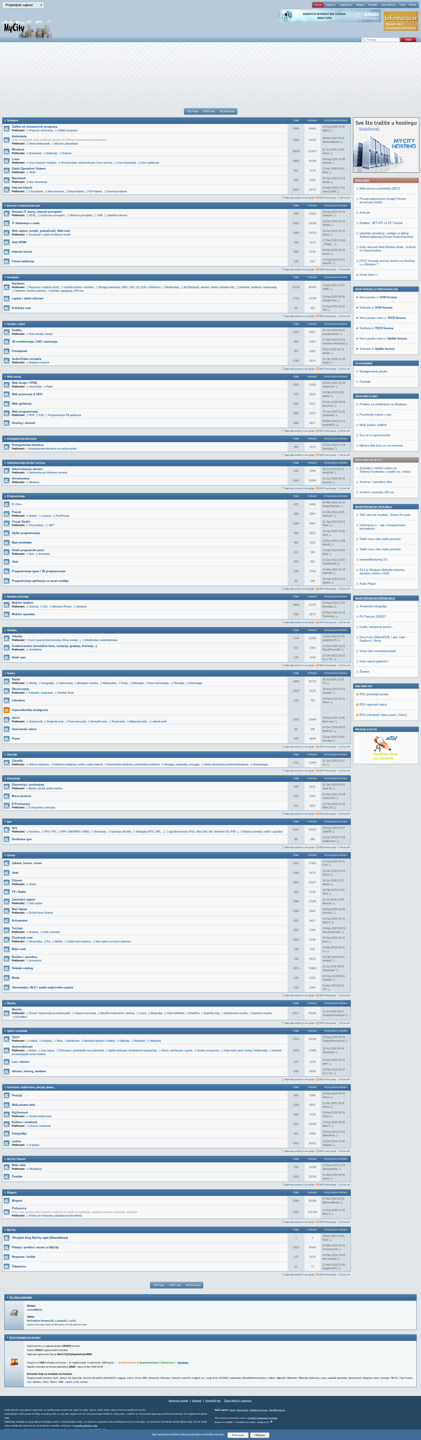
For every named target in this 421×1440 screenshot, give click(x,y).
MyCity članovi (16, 1159)
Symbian (81, 606)
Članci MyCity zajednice (238, 1400)
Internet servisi (22, 251)
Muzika (11, 1003)
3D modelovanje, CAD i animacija (34, 341)
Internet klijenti (22, 187)
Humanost (35, 960)
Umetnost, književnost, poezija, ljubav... (31, 1087)
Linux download (126, 162)
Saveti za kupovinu (208, 1050)
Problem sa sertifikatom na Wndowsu (383, 404)
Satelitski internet (117, 215)
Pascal (16, 512)
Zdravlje (12, 754)
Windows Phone (61, 606)
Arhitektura (35, 649)
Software (12, 120)
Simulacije (100, 831)
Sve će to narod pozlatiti (375, 435)
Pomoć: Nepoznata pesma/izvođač (49, 1013)
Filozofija (178, 683)
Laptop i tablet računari (27, 298)
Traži (402, 5)
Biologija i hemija (87, 683)
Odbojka (125, 1040)
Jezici (16, 717)
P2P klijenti (95, 191)
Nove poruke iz (378, 297)
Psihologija (195, 683)
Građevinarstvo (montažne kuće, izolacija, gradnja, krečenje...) (54, 646)
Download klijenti (116, 191)
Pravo (16, 738)
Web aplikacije (22, 403)
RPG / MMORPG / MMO (75, 831)
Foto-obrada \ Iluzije (41, 334)
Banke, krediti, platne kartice (45, 788)
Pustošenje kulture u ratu (375, 414)
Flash (49, 386)
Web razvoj (14, 376)
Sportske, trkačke (121, 831)
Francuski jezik (77, 721)
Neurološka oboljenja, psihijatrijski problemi (133, 764)
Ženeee (364, 671)
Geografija (47, 683)
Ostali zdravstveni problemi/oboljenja (226, 764)
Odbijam (260, 1435)
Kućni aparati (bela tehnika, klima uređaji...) (54, 640)
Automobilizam (22, 1046)
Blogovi (360, 5)
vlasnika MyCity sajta (85, 1425)
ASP (41, 415)
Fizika (124, 683)
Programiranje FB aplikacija (64, 415)
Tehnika (12, 630)
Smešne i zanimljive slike (376, 482)
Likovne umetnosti (40, 1125)
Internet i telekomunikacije (23, 205)
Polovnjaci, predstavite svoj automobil (81, 1050)
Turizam (17, 928)
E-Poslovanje (21, 804)
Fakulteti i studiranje (41, 692)
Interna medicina (39, 764)
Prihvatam (238, 1435)
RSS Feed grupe (327, 198)
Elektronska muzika (236, 1013)
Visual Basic (36, 525)
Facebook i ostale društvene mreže (50, 234)
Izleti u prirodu (51, 932)
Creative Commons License (262, 1418)
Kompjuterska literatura (22, 438)
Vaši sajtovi (35, 903)
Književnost (20, 1112)
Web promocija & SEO (27, 394)
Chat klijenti (36, 191)
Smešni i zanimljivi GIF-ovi (377, 492)
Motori (32, 1050)
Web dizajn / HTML (24, 382)
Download (35, 153)
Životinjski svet (22, 937)
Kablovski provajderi (53, 215)
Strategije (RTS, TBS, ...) (150, 831)
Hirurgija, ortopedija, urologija (182, 764)
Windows (18, 149)
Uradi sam (19, 657)
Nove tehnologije (158, 683)
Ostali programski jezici (28, 550)
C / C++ (17, 504)
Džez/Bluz (21, 1016)
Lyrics (142, 1013)
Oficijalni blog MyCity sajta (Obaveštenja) (40, 1237)
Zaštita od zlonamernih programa (34, 126)
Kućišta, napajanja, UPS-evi (67, 290)
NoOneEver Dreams (38, 1320)
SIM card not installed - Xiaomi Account (385, 514)
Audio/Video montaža (26, 359)
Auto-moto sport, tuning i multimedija (246, 1050)
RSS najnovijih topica (373, 704)
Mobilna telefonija (18, 596)
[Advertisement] (210, 77)
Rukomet (139, 1040)
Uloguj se (331, 5)
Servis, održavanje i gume (176, 1050)
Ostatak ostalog (22, 968)
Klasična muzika (262, 1013)
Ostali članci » (369, 274)
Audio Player (368, 583)
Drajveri (66, 153)
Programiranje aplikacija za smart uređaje (40, 580)
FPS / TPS (50, 831)
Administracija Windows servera (48, 472)
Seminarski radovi (24, 729)
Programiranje (16, 496)
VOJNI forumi (227, 111)
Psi (48, 941)
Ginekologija (260, 764)
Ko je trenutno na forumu (24, 1337)
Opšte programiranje (26, 533)
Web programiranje (25, 411)
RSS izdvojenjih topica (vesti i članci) (383, 714)
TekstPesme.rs (277, 1410)
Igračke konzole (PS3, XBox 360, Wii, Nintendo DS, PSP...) (203, 831)
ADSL (32, 215)
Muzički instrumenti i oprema (118, 1013)
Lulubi (59, 1320)
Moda (15, 977)
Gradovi (33, 932)
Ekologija (138, 683)
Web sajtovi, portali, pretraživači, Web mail (41, 230)
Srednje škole (65, 692)
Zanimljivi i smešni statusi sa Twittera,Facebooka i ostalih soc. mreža (385, 469)
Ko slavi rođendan (20, 1297)
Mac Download (38, 182)
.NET (51, 525)
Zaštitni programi (67, 130)
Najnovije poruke (178, 1400)
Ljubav (16, 1141)
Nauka (11, 673)
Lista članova (388, 5)
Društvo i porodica (24, 957)
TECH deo (192, 111)
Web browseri (56, 191)
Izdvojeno (362, 180)
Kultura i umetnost (24, 1122)
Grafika (16, 330)
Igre (9, 821)
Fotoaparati (19, 351)
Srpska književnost (40, 1116)
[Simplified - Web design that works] (271, 1421)
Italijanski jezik (138, 721)
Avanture (34, 831)
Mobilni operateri (23, 614)
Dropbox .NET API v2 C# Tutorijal (381, 223)
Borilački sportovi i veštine (99, 1040)
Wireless (34, 482)
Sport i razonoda (17, 1031)
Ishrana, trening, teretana (29, 1071)
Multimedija (172, 287)
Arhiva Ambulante (39, 143)
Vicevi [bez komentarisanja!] (378, 651)
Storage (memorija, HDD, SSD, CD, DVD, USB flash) (129, 287)
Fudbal (33, 1040)
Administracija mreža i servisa (26, 463)
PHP (31, 415)
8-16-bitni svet (21, 308)
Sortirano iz (376, 307)
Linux (16, 159)
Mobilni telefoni (22, 602)
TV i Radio (19, 891)
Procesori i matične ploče (44, 287)
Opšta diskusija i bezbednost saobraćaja (133, 1050)
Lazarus (46, 515)
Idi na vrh (345, 198)
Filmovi (17, 880)
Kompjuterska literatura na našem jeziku (53, 448)
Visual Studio (21, 521)
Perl (31, 554)
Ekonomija (13, 778)
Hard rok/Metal (175, 1013)
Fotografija (19, 1133)
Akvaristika (35, 941)
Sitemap (197, 1400)
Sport (15, 1037)
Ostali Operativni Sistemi (29, 168)
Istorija (33, 683)
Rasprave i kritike (23, 1256)
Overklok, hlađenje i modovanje (258, 287)
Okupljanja (35, 1168)
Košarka (47, 1040)
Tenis (59, 1040)
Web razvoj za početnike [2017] (380, 188)
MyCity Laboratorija (66, 143)
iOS (45, 606)
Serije (32, 884)
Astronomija (66, 683)
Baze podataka (22, 542)
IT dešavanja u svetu (26, 223)
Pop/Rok (194, 1013)
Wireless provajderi (81, 215)
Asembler (44, 554)
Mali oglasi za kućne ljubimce (113, 941)
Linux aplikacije (150, 162)
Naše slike (19, 1165)
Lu (69, 1320)
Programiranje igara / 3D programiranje (38, 571)
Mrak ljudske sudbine (373, 425)
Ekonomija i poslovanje (28, 784)
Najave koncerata (85, 1013)
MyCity (318, 5)
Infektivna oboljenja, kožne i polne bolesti (78, 764)
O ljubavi (34, 1145)
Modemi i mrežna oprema (30, 290)
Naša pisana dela (23, 1104)
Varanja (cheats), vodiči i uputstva (263, 831)
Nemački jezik (99, 721)
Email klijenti (76, 191)
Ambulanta (19, 136)
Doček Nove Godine (41, 912)
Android (33, 606)
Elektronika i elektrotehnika (101, 640)
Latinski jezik (159, 721)
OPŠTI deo (209, 111)
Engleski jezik (55, 721)
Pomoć (412, 5)
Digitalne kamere (39, 362)
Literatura (18, 700)
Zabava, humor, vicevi (27, 863)
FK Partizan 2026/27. (373, 616)
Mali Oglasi (19, 909)
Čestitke (17, 1176)
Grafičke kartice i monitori (79, 287)
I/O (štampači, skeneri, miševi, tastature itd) (209, 287)
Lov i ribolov (20, 1061)
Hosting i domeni (23, 423)
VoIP (99, 215)
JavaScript (35, 386)
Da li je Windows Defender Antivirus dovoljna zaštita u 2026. (382, 571)
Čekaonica (19, 1266)
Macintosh (19, 178)
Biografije (156, 1013)
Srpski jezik (36, 721)
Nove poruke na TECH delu (373, 507)
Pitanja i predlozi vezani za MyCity (35, 1247)
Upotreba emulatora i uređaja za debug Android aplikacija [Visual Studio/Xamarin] (386, 235)
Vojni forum (242, 1410)
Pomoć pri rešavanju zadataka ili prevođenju (55, 1215)
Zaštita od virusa (259, 1410)
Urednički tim (213, 1400)
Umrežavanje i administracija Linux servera (86, 162)
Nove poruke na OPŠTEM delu (375, 598)
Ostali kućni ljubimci (79, 941)
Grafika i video (16, 324)
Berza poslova (21, 796)
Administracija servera (27, 469)
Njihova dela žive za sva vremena (381, 445)
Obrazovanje (20, 689)
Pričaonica (19, 1208)
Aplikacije (51, 153)
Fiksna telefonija (23, 261)
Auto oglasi (47, 1050)
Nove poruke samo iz (383, 318)
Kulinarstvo (19, 920)
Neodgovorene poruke (373, 371)
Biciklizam (73, 1040)
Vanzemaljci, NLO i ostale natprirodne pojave (42, 987)
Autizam (365, 212)
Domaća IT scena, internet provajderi (37, 211)
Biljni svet (18, 949)
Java (15, 561)
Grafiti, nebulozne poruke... (377, 627)
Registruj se (346, 5)
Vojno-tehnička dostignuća (30, 710)
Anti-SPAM (19, 242)
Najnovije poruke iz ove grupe (300, 198)
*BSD (32, 172)
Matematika (109, 683)
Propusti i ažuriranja (41, 130)
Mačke (59, 941)
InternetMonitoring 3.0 (373, 559)
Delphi (33, 515)
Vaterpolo (155, 1040)
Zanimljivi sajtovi (23, 899)
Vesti (15, 872)
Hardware (13, 277)
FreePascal (62, 515)
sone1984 (32, 1309)
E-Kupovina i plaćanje (42, 807)
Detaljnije (183, 1362)
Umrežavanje (20, 478)
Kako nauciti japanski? (374, 661)
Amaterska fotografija (373, 606)
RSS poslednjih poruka (374, 694)
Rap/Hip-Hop (212, 1013)
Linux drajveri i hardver (42, 162)
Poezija (17, 1095)
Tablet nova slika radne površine (380, 539)
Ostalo (11, 855)
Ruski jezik (118, 721)
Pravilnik (372, 5)
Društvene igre (22, 839)
